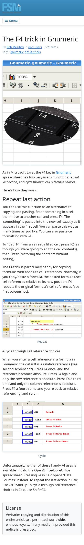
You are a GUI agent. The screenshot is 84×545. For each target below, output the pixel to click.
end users (35, 47)
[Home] (11, 8)
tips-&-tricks (33, 52)
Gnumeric (63, 172)
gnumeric (17, 52)
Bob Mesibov (15, 47)
